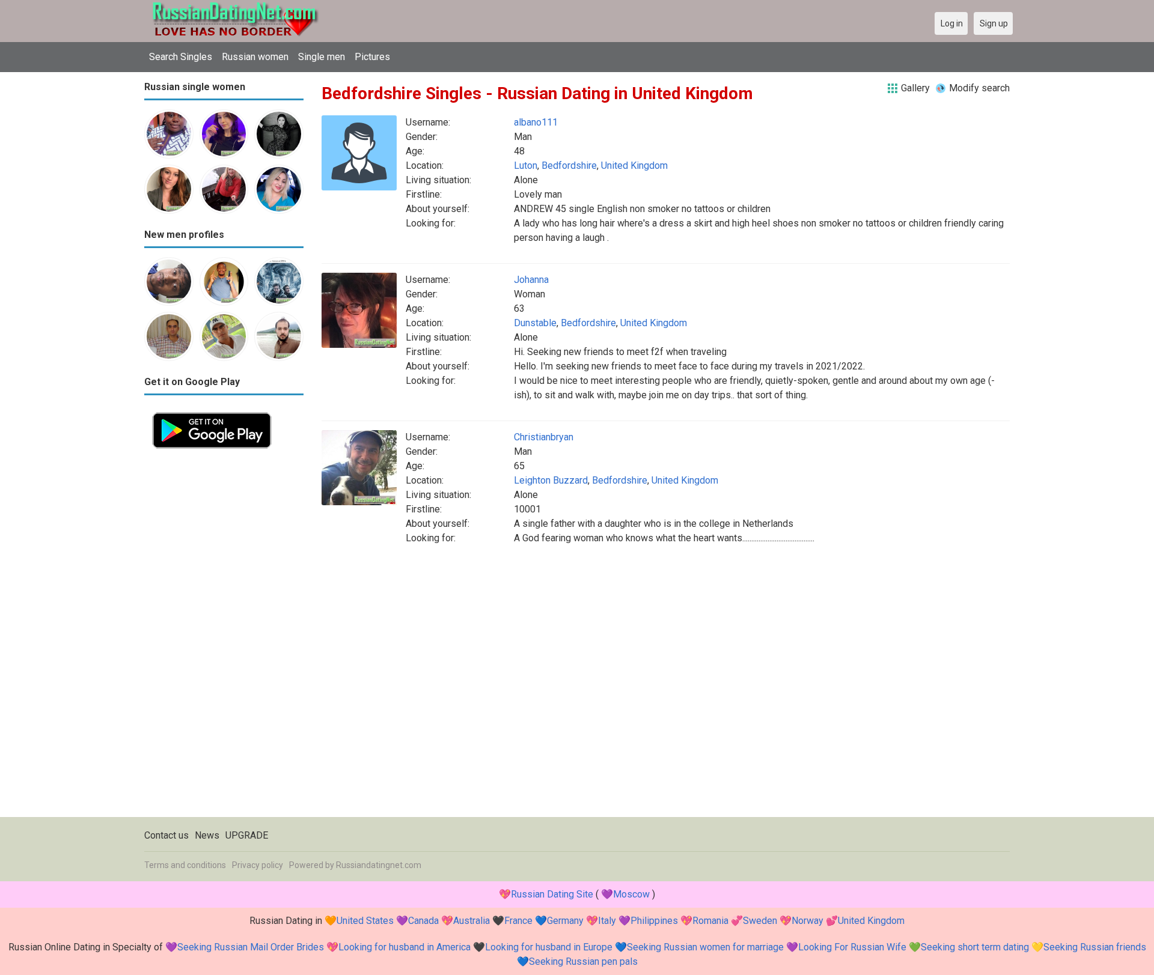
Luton (525, 165)
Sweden (760, 920)
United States (365, 920)
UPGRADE (246, 835)
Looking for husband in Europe (548, 947)
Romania (710, 920)
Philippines (654, 920)
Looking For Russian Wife (852, 947)
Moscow (631, 894)
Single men (321, 56)
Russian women (255, 56)
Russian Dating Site (552, 894)
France (518, 920)
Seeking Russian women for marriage (705, 947)
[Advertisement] (224, 637)
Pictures (372, 56)
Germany (565, 920)
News (207, 835)
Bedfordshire (569, 165)
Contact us (166, 835)
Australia (471, 920)
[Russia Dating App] (211, 411)
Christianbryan (543, 437)
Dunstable (535, 323)
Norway (807, 920)
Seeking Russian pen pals (583, 961)
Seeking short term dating (975, 947)
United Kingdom (634, 165)
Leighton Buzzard (551, 480)
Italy (607, 920)
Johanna (531, 279)
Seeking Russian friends (1094, 947)
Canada (423, 920)
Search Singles (180, 56)
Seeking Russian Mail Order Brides (250, 947)
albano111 (536, 122)
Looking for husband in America (404, 947)
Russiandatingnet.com (378, 865)
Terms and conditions (185, 865)
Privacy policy (257, 865)
